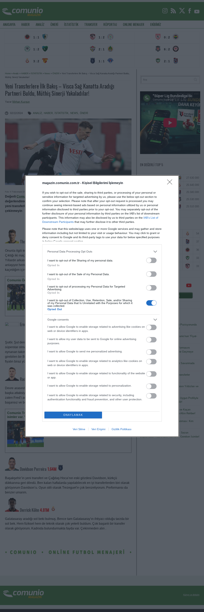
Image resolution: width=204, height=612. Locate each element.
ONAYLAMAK (73, 414)
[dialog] (102, 306)
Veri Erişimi (98, 429)
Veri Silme (79, 429)
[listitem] (102, 251)
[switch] (151, 260)
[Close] (171, 183)
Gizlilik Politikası (121, 429)
